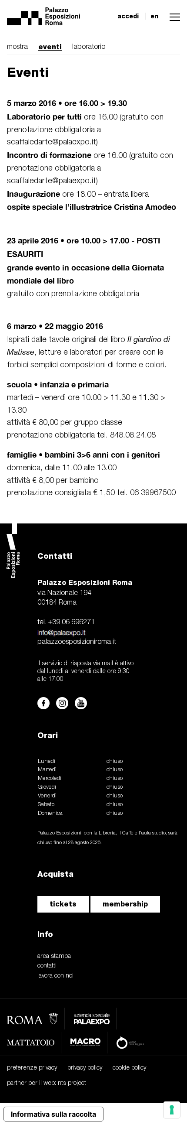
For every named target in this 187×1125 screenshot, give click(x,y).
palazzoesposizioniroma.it (76, 642)
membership (125, 904)
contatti (47, 966)
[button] (172, 16)
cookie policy (129, 1068)
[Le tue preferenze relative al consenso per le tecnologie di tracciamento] (172, 1109)
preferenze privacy (32, 1068)
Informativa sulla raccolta (53, 1114)
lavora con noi (55, 976)
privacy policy (84, 1068)
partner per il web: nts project (46, 1083)
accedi (128, 16)
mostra (17, 47)
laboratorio (88, 47)
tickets (63, 904)
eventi (50, 47)
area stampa (54, 956)
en (154, 16)
